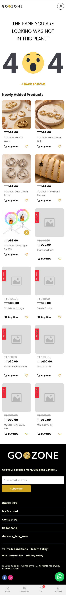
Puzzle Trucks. (44, 308)
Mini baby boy (44, 424)
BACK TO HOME (34, 84)
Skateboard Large (14, 308)
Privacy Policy (34, 555)
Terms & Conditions (15, 549)
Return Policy (39, 549)
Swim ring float (45, 250)
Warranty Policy (12, 555)
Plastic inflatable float (15, 366)
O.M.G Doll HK (44, 366)
